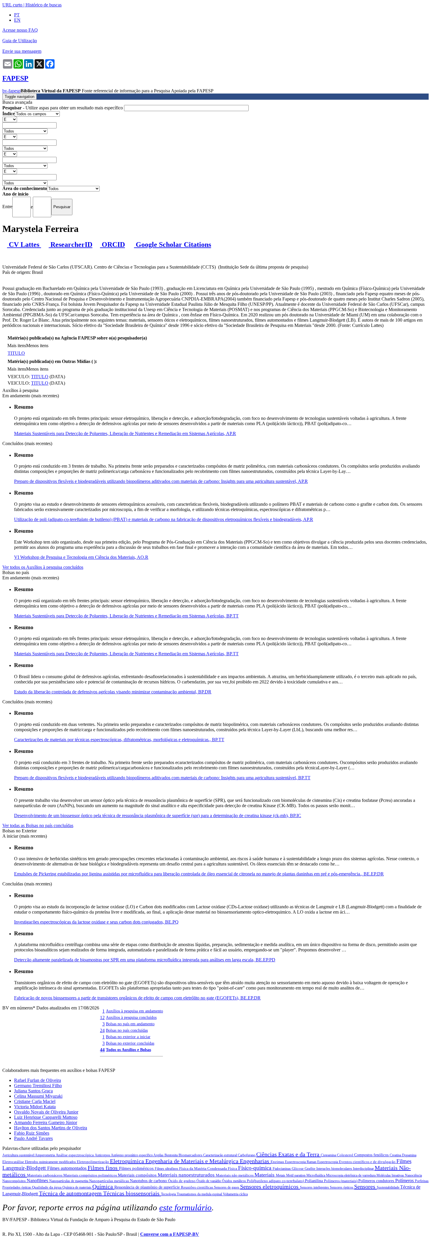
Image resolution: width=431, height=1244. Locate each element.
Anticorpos (103, 1155)
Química (103, 1186)
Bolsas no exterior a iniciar (128, 1036)
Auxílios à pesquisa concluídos (131, 1017)
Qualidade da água (47, 1187)
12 (102, 1017)
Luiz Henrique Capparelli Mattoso (45, 1117)
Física (233, 1168)
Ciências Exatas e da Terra (288, 1154)
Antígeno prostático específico (132, 1155)
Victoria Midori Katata (35, 1106)
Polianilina (314, 1181)
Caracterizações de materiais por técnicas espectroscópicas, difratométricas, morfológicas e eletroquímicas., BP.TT (119, 739)
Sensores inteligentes (315, 1187)
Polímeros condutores (376, 1181)
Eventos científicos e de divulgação (367, 1162)
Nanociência (413, 1175)
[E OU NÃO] (9, 119)
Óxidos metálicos (234, 1181)
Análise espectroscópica (75, 1155)
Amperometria (45, 1155)
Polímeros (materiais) (341, 1181)
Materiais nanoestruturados (187, 1175)
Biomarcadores (191, 1155)
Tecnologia (169, 1194)
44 (102, 1049)
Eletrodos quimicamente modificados (51, 1162)
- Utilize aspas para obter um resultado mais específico (63, 107)
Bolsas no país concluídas (127, 1030)
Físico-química (255, 1168)
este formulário (185, 1207)
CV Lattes (24, 244)
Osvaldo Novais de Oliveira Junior (46, 1111)
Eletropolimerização (93, 1162)
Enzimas (278, 1162)
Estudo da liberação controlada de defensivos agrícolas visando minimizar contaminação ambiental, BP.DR (112, 691)
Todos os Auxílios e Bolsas (128, 1049)
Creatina (396, 1155)
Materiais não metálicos (235, 1175)
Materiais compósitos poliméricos (90, 1175)
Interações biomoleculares (334, 1169)
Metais (281, 1175)
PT (17, 14)
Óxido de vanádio (209, 1181)
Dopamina (409, 1155)
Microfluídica (316, 1175)
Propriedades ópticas (17, 1187)
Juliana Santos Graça (33, 1090)
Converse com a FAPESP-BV (169, 1234)
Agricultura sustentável (18, 1155)
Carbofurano (247, 1155)
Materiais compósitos (138, 1175)
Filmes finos (103, 1168)
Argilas (158, 1155)
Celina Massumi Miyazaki (38, 1096)
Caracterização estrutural (220, 1155)
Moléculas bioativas (390, 1175)
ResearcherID (70, 244)
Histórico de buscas (44, 4)
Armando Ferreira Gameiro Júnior (45, 1122)
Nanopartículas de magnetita (69, 1181)
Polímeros (405, 1180)
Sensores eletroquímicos (270, 1186)
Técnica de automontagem (71, 1193)
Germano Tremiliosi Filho (38, 1085)
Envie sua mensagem (21, 51)
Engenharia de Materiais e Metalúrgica (192, 1161)
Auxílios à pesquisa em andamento (134, 1011)
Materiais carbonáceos (45, 1175)
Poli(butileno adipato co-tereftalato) (276, 1181)
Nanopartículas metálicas (109, 1181)
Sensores (365, 1186)
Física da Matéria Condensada (203, 1168)
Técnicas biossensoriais (132, 1193)
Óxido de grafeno (182, 1181)
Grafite (310, 1168)
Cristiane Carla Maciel (34, 1101)
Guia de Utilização (19, 40)
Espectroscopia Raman (301, 1162)
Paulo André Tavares (33, 1138)
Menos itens (37, 345)
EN (17, 20)
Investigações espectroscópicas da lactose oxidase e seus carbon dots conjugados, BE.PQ (96, 921)
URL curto (12, 4)
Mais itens (16, 345)
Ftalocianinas (282, 1169)
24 (102, 1030)
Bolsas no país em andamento (130, 1023)
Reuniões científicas (197, 1187)
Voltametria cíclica (235, 1194)
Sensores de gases (227, 1187)
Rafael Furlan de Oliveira (37, 1080)
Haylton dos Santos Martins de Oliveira (50, 1127)
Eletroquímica (127, 1161)
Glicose (298, 1168)
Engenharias (255, 1161)
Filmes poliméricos (137, 1168)
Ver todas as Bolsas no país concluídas (37, 825)
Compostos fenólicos (372, 1155)
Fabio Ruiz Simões (31, 1133)
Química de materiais (77, 1187)
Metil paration (296, 1175)
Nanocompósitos (14, 1181)
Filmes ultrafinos (167, 1169)
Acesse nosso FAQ (20, 30)
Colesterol (345, 1155)
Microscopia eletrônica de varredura (351, 1175)
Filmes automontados (67, 1168)
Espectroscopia (328, 1162)
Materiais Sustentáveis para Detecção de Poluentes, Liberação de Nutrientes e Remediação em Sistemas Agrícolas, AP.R (125, 433)
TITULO (16, 353)
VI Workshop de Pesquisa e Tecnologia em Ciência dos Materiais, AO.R (81, 557)
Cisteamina (329, 1155)
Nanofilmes (38, 1180)
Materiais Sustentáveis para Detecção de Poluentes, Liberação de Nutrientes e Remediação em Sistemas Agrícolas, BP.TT (126, 615)
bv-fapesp (11, 90)
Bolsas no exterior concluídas (130, 1043)
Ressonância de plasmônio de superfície (147, 1187)
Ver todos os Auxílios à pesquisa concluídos (42, 567)
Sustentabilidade (388, 1187)
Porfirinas (422, 1181)
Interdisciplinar (364, 1169)
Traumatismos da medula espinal (200, 1194)
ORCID (112, 244)
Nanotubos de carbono (149, 1181)
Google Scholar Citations (172, 244)
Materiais (265, 1175)
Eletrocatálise (13, 1162)
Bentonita (171, 1155)
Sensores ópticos (342, 1187)
